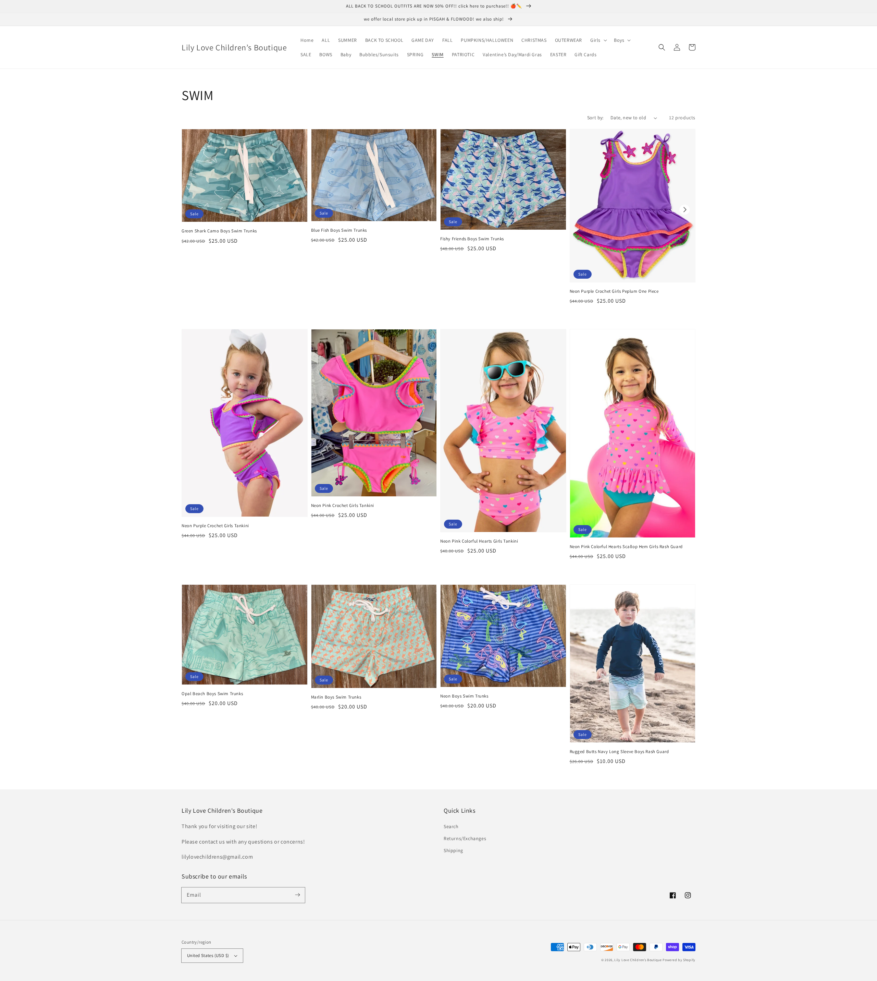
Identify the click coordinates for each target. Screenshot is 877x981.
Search (451, 826)
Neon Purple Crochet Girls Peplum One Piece (614, 291)
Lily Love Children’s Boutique (638, 960)
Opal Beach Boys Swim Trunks (212, 694)
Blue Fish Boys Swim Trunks (339, 230)
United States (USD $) (208, 955)
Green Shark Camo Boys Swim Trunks (219, 231)
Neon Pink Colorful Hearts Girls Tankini (479, 541)
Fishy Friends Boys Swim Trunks (472, 239)
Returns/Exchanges (465, 838)
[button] (598, 40)
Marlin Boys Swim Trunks (336, 697)
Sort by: (595, 117)
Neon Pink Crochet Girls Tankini (342, 505)
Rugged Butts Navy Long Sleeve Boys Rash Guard (619, 751)
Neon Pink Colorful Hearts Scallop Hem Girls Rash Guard (626, 546)
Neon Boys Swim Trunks (464, 696)
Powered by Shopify (679, 960)
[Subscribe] (297, 895)
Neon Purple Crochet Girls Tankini (215, 526)
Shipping (453, 850)
